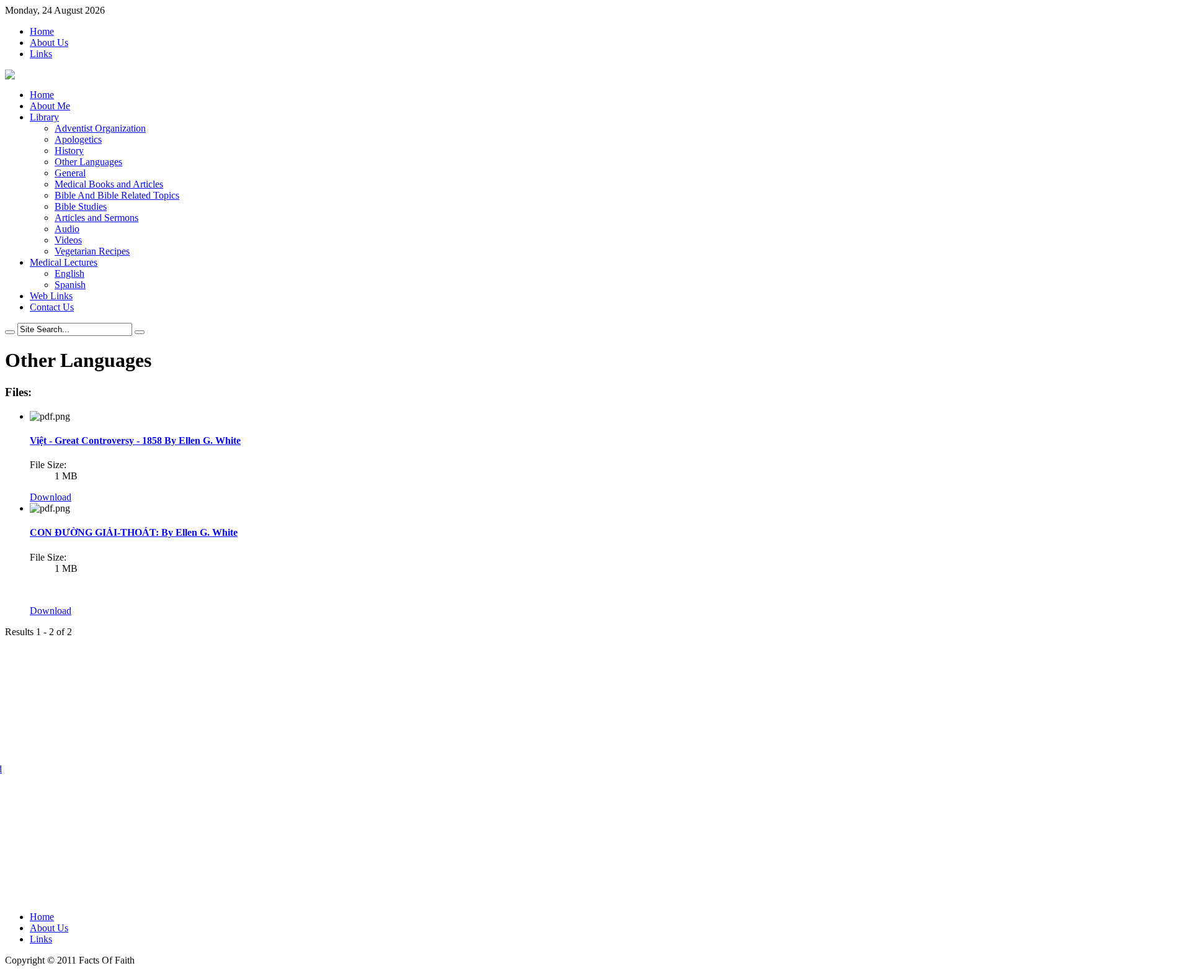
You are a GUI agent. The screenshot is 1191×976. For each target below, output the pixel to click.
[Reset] (140, 332)
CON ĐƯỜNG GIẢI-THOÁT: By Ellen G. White (134, 532)
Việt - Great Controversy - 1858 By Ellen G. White (135, 440)
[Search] (10, 332)
